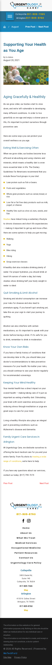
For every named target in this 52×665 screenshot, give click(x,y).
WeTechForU (10, 653)
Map (26, 590)
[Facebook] (23, 520)
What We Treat (26, 537)
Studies (7, 219)
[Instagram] (29, 520)
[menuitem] (26, 528)
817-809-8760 (35, 17)
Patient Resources (26, 552)
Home (26, 528)
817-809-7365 (36, 14)
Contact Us (26, 557)
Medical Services (26, 543)
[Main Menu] (10, 16)
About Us (26, 533)
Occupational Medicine (26, 547)
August (15, 27)
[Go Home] (4, 27)
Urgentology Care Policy (26, 562)
